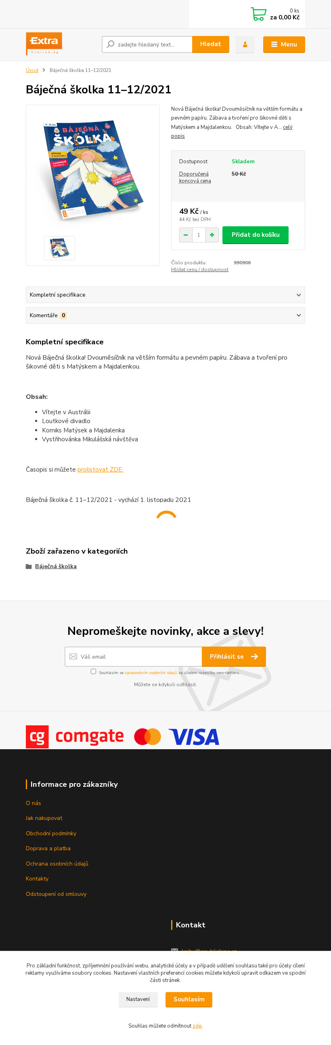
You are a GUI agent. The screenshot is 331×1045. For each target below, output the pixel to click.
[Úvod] (61, 44)
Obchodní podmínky (51, 833)
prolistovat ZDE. (100, 470)
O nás (33, 803)
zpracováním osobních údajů (151, 673)
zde (197, 1026)
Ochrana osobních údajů (57, 864)
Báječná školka (56, 566)
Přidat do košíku (256, 235)
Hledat (210, 44)
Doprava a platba (48, 848)
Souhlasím (189, 999)
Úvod (32, 70)
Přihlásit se (227, 657)
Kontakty (37, 879)
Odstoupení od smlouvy (56, 894)
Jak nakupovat (44, 818)
